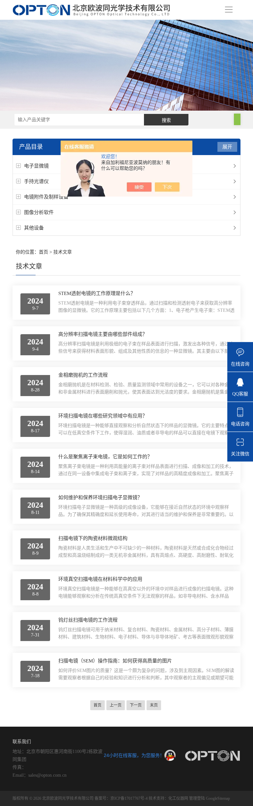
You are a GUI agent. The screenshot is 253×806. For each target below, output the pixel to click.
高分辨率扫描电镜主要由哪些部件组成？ (102, 334)
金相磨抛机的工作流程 (83, 375)
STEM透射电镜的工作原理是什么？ (96, 293)
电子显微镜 (36, 166)
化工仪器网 (178, 798)
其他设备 (34, 227)
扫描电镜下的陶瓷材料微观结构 (92, 538)
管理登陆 (197, 798)
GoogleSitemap (218, 798)
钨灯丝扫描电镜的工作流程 (88, 620)
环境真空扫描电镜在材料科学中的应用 (100, 579)
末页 (154, 705)
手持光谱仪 (36, 181)
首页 (43, 252)
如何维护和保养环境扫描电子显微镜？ (100, 497)
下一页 (136, 705)
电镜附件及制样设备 (46, 197)
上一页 (116, 705)
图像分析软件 (39, 212)
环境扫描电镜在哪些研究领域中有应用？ (102, 415)
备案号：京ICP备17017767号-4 (121, 798)
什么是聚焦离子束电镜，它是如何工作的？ (105, 456)
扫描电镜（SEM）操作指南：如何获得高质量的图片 (115, 660)
